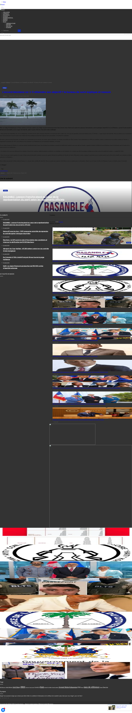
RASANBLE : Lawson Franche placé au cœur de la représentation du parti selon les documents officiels (33, 198)
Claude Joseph (31, 687)
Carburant (27, 687)
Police (5, 20)
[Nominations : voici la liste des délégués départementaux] (66, 653)
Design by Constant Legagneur (31, 703)
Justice (5, 16)
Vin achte (6, 12)
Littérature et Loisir (10, 23)
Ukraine (101, 687)
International (8, 17)
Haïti (42, 687)
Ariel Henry (16, 687)
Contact (6, 13)
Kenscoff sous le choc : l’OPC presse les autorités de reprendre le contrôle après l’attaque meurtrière (83, 277)
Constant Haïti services (48, 703)
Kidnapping (73, 687)
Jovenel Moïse (64, 687)
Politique (6, 15)
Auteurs (130, 705)
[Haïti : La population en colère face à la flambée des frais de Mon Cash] (66, 411)
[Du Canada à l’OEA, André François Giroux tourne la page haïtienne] (66, 569)
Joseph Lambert (55, 687)
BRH (23, 687)
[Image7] (2, 4)
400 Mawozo (2, 687)
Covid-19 (37, 687)
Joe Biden (50, 687)
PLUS (4, 22)
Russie (82, 687)
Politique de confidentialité (120, 705)
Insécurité (8, 24)
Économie (8, 27)
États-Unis (105, 687)
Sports (5, 19)
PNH (79, 687)
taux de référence (91, 687)
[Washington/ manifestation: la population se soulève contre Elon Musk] (66, 670)
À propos (106, 705)
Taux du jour (9, 26)
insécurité (46, 687)
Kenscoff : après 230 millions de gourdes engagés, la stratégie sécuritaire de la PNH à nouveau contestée (84, 245)
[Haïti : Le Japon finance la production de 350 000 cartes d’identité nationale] (66, 636)
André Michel (9, 687)
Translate (61, 222)
